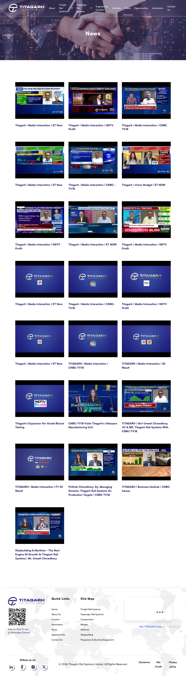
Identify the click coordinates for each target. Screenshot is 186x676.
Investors (116, 8)
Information (157, 8)
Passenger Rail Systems (81, 8)
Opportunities (141, 8)
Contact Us (171, 8)
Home (55, 609)
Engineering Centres (102, 8)
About (52, 8)
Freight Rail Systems (63, 8)
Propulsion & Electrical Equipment (97, 639)
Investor (55, 619)
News (128, 8)
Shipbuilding (87, 634)
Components (87, 619)
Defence (85, 629)
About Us (56, 614)
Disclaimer (144, 662)
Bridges (84, 624)
